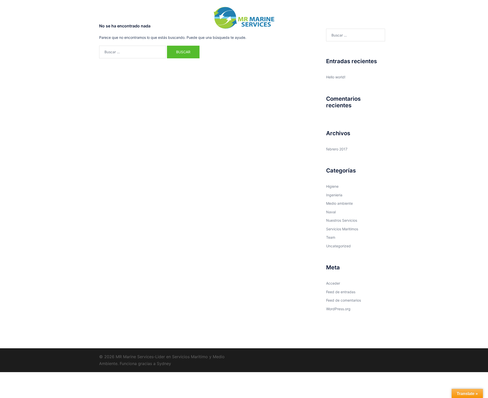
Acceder (333, 283)
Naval (205, 41)
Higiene (332, 186)
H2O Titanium (228, 41)
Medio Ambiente (260, 41)
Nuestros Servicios (341, 220)
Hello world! (335, 77)
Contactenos (315, 41)
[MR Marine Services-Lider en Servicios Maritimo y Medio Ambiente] (244, 19)
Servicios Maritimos (342, 229)
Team (330, 237)
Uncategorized (338, 246)
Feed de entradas (340, 292)
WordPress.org (338, 309)
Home (167, 41)
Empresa (186, 41)
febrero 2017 (336, 149)
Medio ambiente (339, 203)
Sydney (164, 363)
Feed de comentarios (343, 300)
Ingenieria (290, 41)
